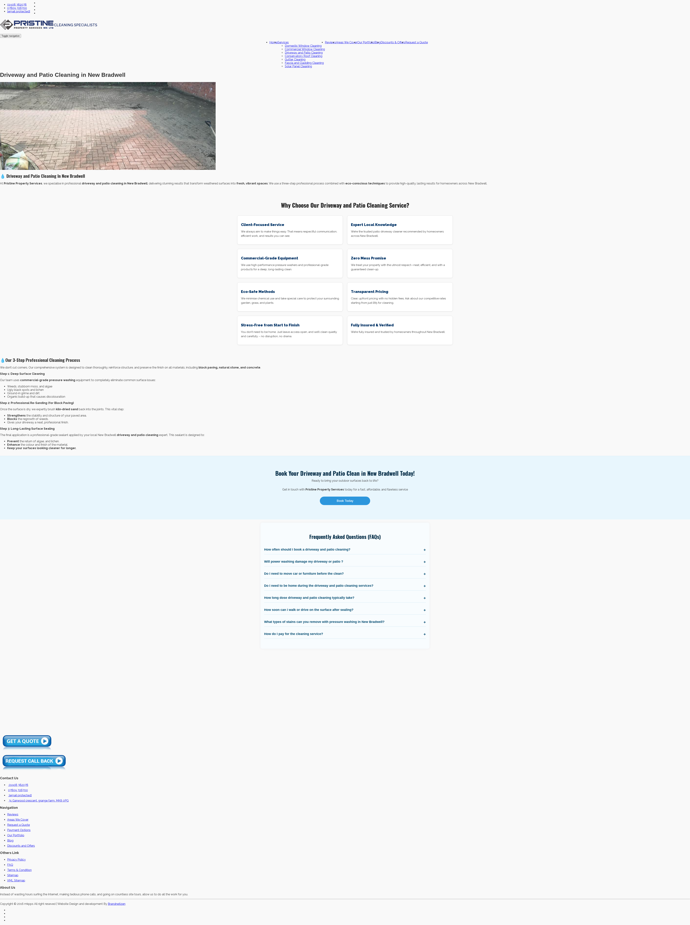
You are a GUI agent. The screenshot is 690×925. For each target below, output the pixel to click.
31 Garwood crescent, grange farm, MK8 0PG (38, 800)
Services (283, 42)
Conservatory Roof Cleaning (303, 56)
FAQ (10, 865)
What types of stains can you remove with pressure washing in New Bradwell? (324, 622)
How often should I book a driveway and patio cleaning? (307, 549)
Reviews (330, 42)
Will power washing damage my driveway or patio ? (303, 561)
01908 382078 (17, 4)
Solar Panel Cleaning (298, 66)
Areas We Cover (346, 42)
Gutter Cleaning (295, 59)
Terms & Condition (19, 870)
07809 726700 (17, 8)
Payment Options (19, 830)
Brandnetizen (116, 904)
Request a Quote (416, 42)
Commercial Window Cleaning (305, 49)
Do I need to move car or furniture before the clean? (304, 573)
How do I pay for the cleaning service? (293, 634)
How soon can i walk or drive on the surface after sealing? (308, 610)
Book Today (345, 501)
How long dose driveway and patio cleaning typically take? (309, 598)
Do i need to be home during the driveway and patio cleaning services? (318, 585)
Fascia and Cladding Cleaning (304, 63)
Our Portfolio (365, 42)
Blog (10, 840)
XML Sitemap (16, 880)
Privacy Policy (16, 859)
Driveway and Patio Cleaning (304, 52)
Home (273, 42)
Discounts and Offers (21, 845)
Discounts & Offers (393, 42)
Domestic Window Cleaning (303, 46)
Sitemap (12, 875)
